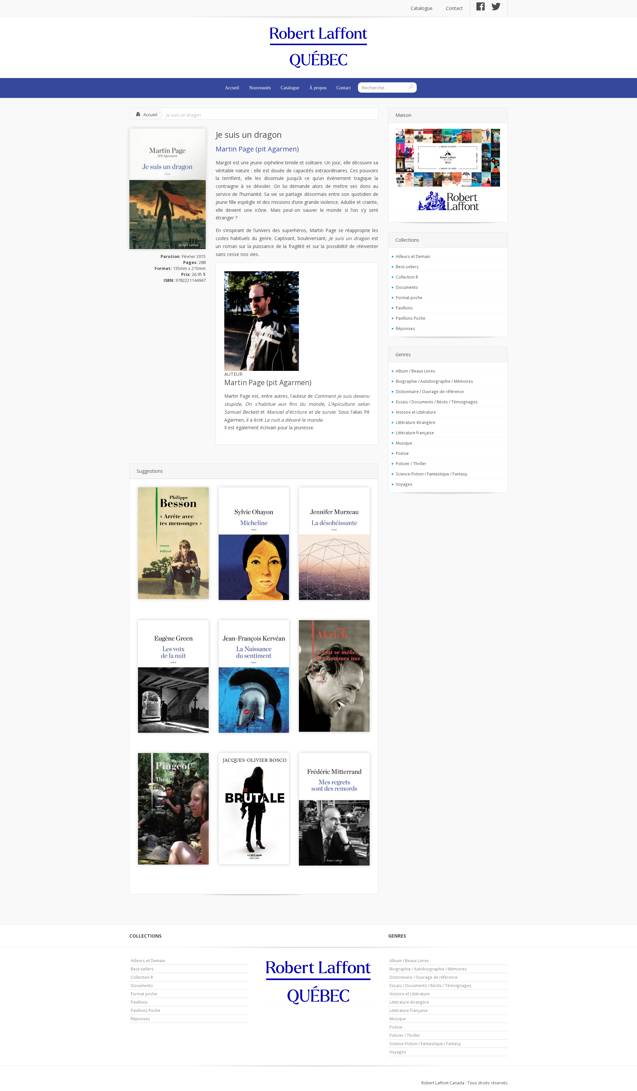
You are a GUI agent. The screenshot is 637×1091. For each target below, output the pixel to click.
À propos (317, 87)
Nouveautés (260, 87)
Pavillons (404, 307)
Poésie (402, 453)
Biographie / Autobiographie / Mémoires (434, 381)
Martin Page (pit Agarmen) (257, 148)
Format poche (409, 297)
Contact (454, 8)
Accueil (232, 87)
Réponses (405, 328)
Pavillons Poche (410, 318)
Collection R (407, 277)
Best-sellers (407, 266)
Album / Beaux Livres (415, 371)
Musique (404, 443)
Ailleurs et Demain (413, 256)
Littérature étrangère (415, 422)
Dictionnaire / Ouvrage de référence (430, 391)
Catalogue (422, 8)
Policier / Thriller (411, 463)
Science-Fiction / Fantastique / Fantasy (431, 473)
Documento (407, 287)
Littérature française (415, 432)
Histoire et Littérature (416, 412)
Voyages (404, 484)
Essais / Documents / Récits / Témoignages (437, 401)
